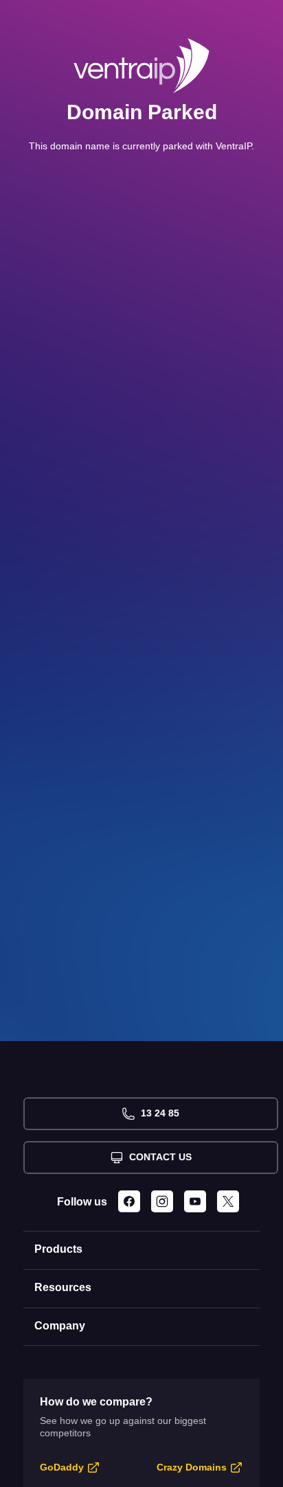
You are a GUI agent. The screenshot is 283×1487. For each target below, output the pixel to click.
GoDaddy (62, 1467)
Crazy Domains (192, 1467)
